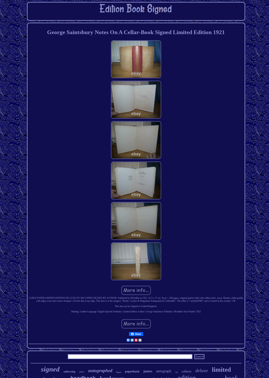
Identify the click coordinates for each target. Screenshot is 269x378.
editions (186, 371)
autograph (163, 371)
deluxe (201, 370)
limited (221, 369)
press (81, 371)
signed (50, 369)
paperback (132, 371)
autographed (100, 370)
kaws (118, 372)
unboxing (69, 371)
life (176, 372)
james (147, 371)
